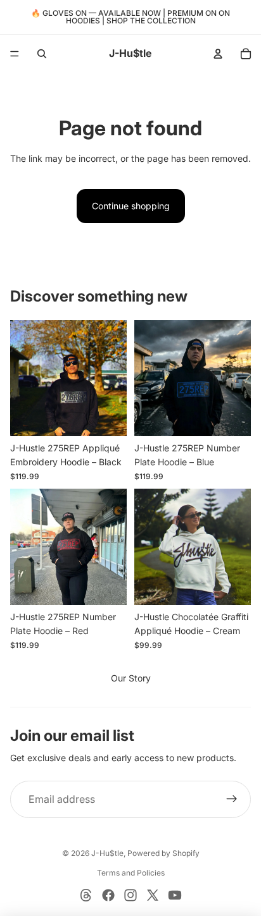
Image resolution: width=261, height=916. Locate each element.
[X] (152, 895)
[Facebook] (108, 895)
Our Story (131, 678)
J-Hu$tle (107, 853)
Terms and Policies (131, 872)
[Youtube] (174, 895)
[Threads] (86, 895)
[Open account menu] (218, 54)
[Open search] (42, 54)
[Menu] (14, 53)
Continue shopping (131, 205)
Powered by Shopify (163, 853)
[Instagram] (130, 895)
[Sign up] (232, 799)
